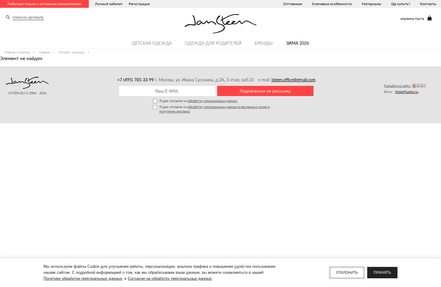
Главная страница (17, 52)
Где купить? (400, 4)
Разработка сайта (397, 86)
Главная (44, 52)
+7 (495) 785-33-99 (136, 79)
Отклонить (347, 272)
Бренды (264, 43)
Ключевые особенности (332, 4)
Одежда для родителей (213, 43)
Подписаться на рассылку (265, 91)
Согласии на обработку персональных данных (170, 278)
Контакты (428, 4)
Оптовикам (292, 4)
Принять (382, 272)
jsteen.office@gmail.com (294, 79)
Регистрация (139, 4)
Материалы (371, 4)
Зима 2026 (297, 43)
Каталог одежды (72, 52)
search (8, 17)
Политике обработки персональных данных (83, 278)
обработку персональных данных (212, 101)
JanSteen (220, 24)
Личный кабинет (109, 4)
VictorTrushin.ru (406, 92)
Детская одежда (152, 43)
